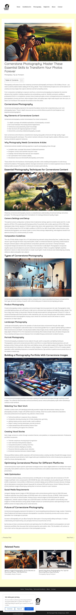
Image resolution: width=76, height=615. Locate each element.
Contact (60, 7)
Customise (9, 609)
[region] (19, 603)
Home (18, 7)
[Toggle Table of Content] (20, 80)
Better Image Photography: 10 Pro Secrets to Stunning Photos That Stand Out (20, 571)
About (53, 7)
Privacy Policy (28, 589)
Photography (37, 7)
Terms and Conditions (39, 589)
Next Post (70, 537)
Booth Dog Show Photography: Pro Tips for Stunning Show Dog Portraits (54, 571)
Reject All (19, 609)
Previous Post (6, 537)
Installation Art (27, 7)
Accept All (29, 609)
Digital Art (47, 7)
